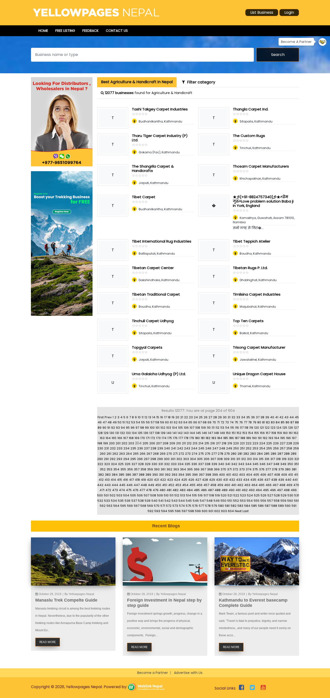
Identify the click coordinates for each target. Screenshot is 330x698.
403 (242, 474)
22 (186, 417)
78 (250, 422)
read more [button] (47, 642)
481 (169, 490)
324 (114, 464)
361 (163, 469)
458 (213, 485)
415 (119, 479)
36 (253, 417)
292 (112, 459)
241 (173, 448)
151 (234, 433)
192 (265, 438)
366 (197, 469)
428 (205, 479)
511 (171, 495)
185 (225, 438)
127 (296, 427)
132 (122, 433)
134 (134, 433)
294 (126, 459)
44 (291, 417)
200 (112, 443)
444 (115, 485)
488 (218, 490)
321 (296, 459)
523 (243, 495)
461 (233, 485)
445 (122, 485)
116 (237, 427)
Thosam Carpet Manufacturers (261, 166)
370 (223, 469)
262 (115, 453)
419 (143, 479)
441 (295, 479)
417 (131, 479)
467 (275, 485)
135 (140, 433)
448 (144, 485)
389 (148, 474)
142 (180, 433)
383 (108, 474)
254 (262, 448)
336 (194, 464)
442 (100, 485)
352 (103, 469)
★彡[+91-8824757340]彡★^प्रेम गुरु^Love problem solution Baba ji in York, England (263, 201)
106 (186, 427)
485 (197, 490)
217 (218, 443)
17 (165, 417)
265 (136, 453)
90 (104, 427)
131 (117, 433)
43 (286, 417)
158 (273, 433)
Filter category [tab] (200, 82)
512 (176, 495)
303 (186, 459)
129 (106, 433)
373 (242, 469)
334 (181, 464)
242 (180, 448)
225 (269, 443)
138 (157, 433)
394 (181, 474)
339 (214, 464)
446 (129, 485)
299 (160, 459)
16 (161, 417)
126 (290, 427)
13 (149, 417)
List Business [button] (261, 12)
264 (129, 453)
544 (182, 500)
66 (195, 422)
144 (192, 433)
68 (205, 422)
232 (113, 448)
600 (205, 511)
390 (155, 474)
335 (187, 464)
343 (241, 464)
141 (174, 433)
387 (135, 474)
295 (133, 459)
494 (259, 490)
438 (274, 479)
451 (164, 485)
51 (123, 422)
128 (100, 433)
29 (220, 417)
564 (116, 505)
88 (297, 422)
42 (281, 417)
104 (174, 427)
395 (188, 474)
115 (232, 427)
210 (178, 443)
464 (254, 485)
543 (175, 500)
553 (243, 500)
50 (120, 422)
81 (263, 422)
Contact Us (117, 30)
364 (183, 469)
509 (160, 495)
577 (201, 505)
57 (152, 422)
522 (236, 495)
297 (146, 459)
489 (225, 490)
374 (248, 469)
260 (103, 453)
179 (191, 438)
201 (118, 443)
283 (253, 453)
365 (190, 469)
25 (201, 417)
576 (195, 505)
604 (231, 511)
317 (272, 459)
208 (165, 443)
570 (156, 505)
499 (294, 490)
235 (133, 448)
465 (261, 485)
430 (219, 479)
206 (152, 443)
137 (151, 433)
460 (227, 485)
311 (238, 459)
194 (276, 438)
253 (255, 448)
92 (113, 427)
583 (240, 505)
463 (247, 485)
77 (245, 422)
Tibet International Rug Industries (161, 241)
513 (182, 495)
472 (108, 490)
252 (248, 448)
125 (284, 427)
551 (229, 500)
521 (230, 495)
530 (290, 495)
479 (155, 490)
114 (227, 427)
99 (147, 427)
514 (188, 495)
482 (175, 490)
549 (217, 500)
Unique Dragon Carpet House (259, 373)
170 (142, 438)
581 (227, 505)
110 (209, 427)
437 (267, 479)
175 (169, 438)
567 (136, 505)
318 (278, 459)
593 (157, 511)
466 (268, 485)
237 (147, 448)
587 (267, 505)
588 (274, 505)
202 (124, 443)
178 (186, 438)
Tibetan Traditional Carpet (156, 294)
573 (175, 505)
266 (142, 453)
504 (126, 495)
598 (191, 511)
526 (263, 495)
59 (162, 422)
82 (268, 422)
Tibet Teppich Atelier (251, 241)
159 (279, 433)
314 (255, 459)
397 (201, 474)
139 (163, 433)
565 (123, 505)
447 (137, 485)
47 (105, 422)
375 (255, 469)
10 (139, 417)
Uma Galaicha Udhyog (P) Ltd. (159, 373)
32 (233, 417)
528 (277, 495)
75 (236, 422)
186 (231, 438)
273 (188, 453)
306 (206, 459)
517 (206, 495)
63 (180, 422)
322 (100, 464)
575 (188, 505)
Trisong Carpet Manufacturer (259, 347)
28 (215, 417)
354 (116, 469)
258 (289, 448)
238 (153, 448)
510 (166, 495)
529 (284, 495)
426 (191, 479)
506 (140, 495)
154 (250, 433)
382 (101, 474)
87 (292, 422)
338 (207, 464)
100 (152, 427)
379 (281, 469)
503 (119, 495)
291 (106, 459)
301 (173, 459)
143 (186, 433)
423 (170, 479)
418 (137, 479)
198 (99, 443)
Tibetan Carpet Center (153, 267)
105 (180, 427)
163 (102, 438)
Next (238, 511)
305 (200, 459)
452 (171, 485)
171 (148, 438)
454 (185, 485)
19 (173, 417)
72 (222, 422)
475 (129, 490)
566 (130, 505)
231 (106, 448)
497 (280, 490)
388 (141, 474)
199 (105, 443)
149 (222, 433)
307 (213, 459)
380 (288, 469)
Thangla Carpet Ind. (250, 109)
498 (287, 490)
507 (146, 495)
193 (270, 438)
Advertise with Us (188, 672)
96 (133, 427)
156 (262, 433)
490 (232, 490)
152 (239, 433)
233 (119, 448)
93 (118, 427)
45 (297, 417)
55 (143, 422)
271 (175, 453)
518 (211, 495)
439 (281, 479)
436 (260, 479)
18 (169, 417)
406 (263, 474)
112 (217, 427)
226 (276, 443)
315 (261, 459)
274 (194, 453)
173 (158, 438)
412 (101, 479)
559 (283, 500)
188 (242, 438)
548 (210, 500)
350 (290, 464)
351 (296, 464)
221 (242, 443)
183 (213, 438)
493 (252, 490)
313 (249, 459)
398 (208, 474)
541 (161, 500)
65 (190, 422)
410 (290, 474)
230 (100, 448)
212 (189, 443)
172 (153, 438)
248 (222, 448)
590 (288, 505)
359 (150, 469)
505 (133, 495)
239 (160, 448)
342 (234, 464)
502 (112, 495)
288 (287, 453)
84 (278, 422)
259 (296, 448)
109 (203, 427)
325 (121, 464)
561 (296, 500)
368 (210, 469)
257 (282, 448)
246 (208, 448)
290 (100, 459)
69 (209, 422)
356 (130, 469)
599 (198, 511)
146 (204, 433)
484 (190, 490)
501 (106, 495)
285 (267, 453)
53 (133, 422)
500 (100, 495)
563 (109, 505)
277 (214, 453)
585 (254, 505)
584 (247, 505)
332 (167, 464)
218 (224, 443)
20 (177, 417)
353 (109, 469)
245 (201, 448)
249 (229, 448)
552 (236, 500)
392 (168, 474)
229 (296, 443)
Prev (108, 417)
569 (150, 505)
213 (195, 443)
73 (227, 422)
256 (276, 448)
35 (248, 417)
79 (254, 422)
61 (171, 422)
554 (250, 500)
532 (100, 500)
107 (192, 427)
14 (153, 417)
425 (184, 479)
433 (239, 479)
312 (243, 459)
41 (276, 417)
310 (232, 459)
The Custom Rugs (249, 135)
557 (270, 500)
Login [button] (289, 12)
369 (217, 469)
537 (134, 500)
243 (187, 448)
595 (171, 511)
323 (107, 464)
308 (220, 459)
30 (225, 417)
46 (100, 422)
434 (246, 479)
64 (185, 422)
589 (281, 505)
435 (253, 479)
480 (162, 490)
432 (232, 479)
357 (136, 469)
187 (237, 438)
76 (241, 422)
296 (140, 459)
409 (284, 474)
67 (200, 422)
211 (184, 443)
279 (227, 453)
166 (119, 438)
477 (142, 490)
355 (123, 469)
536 (127, 500)
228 (289, 443)
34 (243, 417)
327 (134, 464)
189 (248, 438)
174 (164, 438)
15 (157, 417)
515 (194, 495)
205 (145, 443)
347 (269, 464)
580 (221, 505)
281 (239, 453)
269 (162, 453)
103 (168, 427)
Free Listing (65, 30)
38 (262, 417)
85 (283, 422)
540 (154, 500)
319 (284, 459)
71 (218, 422)
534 (114, 500)
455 (192, 485)
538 (141, 500)
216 (212, 443)
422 (163, 479)
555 (256, 500)
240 (167, 448)
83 (273, 422)
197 (294, 438)
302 (179, 459)
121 (262, 427)
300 (167, 459)
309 (227, 459)
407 (270, 474)
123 (273, 427)
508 (153, 495)
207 (159, 443)
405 (256, 474)
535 (121, 500)
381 (294, 469)
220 (236, 443)
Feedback (90, 30)
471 (102, 490)
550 (223, 500)
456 (199, 485)
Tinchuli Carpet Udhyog (153, 320)
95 (128, 427)
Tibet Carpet (143, 196)
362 (169, 469)
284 (260, 453)
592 (150, 511)
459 (220, 485)
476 (135, 490)
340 (221, 464)
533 (107, 500)
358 (143, 469)
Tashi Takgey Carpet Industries (160, 109)
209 (172, 443)
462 (240, 485)
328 (141, 464)
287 (280, 453)
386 (128, 474)
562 (103, 505)
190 (254, 438)
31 (229, 417)
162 (296, 433)
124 (278, 427)
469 (289, 485)
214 (200, 443)
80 (259, 422)
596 (178, 511)
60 (167, 422)
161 (291, 433)
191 (260, 438)
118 (246, 427)
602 (217, 511)
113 (222, 427)
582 (234, 505)
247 (215, 448)
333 (174, 464)
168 (131, 438)
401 (228, 474)
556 (263, 500)
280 (234, 453)
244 (194, 448)
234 (126, 448)
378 (274, 469)
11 (142, 417)
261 (109, 453)
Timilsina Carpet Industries (256, 294)
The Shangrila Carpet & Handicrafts (153, 168)
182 (208, 438)
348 (276, 464)
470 (296, 485)
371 (229, 469)
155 (256, 433)
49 (115, 422)
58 (157, 422)
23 (191, 417)
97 (137, 427)
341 (227, 464)
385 (121, 474)
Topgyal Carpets (147, 347)
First (101, 417)
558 (277, 500)
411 (296, 474)
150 (228, 433)
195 (282, 438)
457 (206, 485)
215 (206, 443)
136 (145, 433)
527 (270, 495)
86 (287, 422)
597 (184, 511)
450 (158, 485)
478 (149, 490)
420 (150, 479)
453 (178, 485)
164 (108, 438)
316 (267, 459)
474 (122, 490)
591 (294, 505)
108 (197, 427)
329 (148, 464)
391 (161, 474)
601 (210, 511)
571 (162, 505)
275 (201, 453)
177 (181, 438)
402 (235, 474)
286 (273, 453)
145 (198, 433)
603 (224, 511)
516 (200, 495)
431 (225, 479)
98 (142, 427)
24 (196, 417)
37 (257, 417)
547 (203, 500)
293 (119, 459)
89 (99, 427)
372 (235, 469)
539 (148, 500)
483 (182, 490)
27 (210, 417)
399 (215, 474)
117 (242, 427)
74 (232, 422)
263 (122, 453)
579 (214, 505)
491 (238, 490)
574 (182, 505)
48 (110, 422)
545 (189, 500)
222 (248, 443)
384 (115, 474)
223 (255, 443)
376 (262, 469)
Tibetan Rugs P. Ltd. (250, 267)
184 (219, 438)
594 (164, 511)
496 (273, 490)
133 (128, 433)
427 (198, 479)
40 (272, 417)
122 (267, 427)
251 (242, 448)
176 (175, 438)
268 (156, 453)
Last (246, 511)
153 (244, 433)
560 (290, 500)
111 (213, 427)
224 (262, 443)
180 (197, 438)
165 (114, 438)
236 (140, 448)
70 (214, 422)
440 (288, 479)
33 (238, 417)
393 (174, 474)
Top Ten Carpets (248, 320)
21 (181, 417)
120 (256, 427)
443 (107, 485)
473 (115, 490)
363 (176, 469)
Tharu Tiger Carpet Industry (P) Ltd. (160, 137)
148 (216, 433)
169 (137, 438)
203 (131, 443)
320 (290, 459)
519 (217, 495)
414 (113, 479)
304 (193, 459)
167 (125, 438)
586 (261, 505)
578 (208, 505)
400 (222, 474)
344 (248, 464)
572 (169, 505)
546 (196, 500)
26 (206, 417)
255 (269, 448)
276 (207, 453)
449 (151, 485)
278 (220, 453)
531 (296, 495)
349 (283, 464)
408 (277, 474)
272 (181, 453)
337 (201, 464)
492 (245, 490)
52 (128, 422)
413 (107, 479)
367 (203, 469)
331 (160, 464)
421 (156, 479)
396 (195, 474)
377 (268, 469)
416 (125, 479)
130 (111, 433)
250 (236, 448)
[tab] (137, 82)
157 (268, 433)
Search (278, 54)
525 (257, 495)
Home (43, 30)
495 (266, 490)
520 (224, 495)
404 (249, 474)
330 (154, 464)
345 (255, 464)
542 (168, 500)
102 (162, 427)
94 (123, 427)
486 (204, 490)
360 (157, 469)
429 (212, 479)
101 (157, 427)
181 (203, 438)
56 (148, 422)
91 (108, 427)
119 (251, 427)
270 (169, 453)
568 (143, 505)
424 (177, 479)
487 (211, 490)
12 (145, 417)
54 (138, 422)
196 (288, 438)
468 (282, 485)
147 (210, 433)
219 (229, 443)
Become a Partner (152, 672)
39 (267, 417)
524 (250, 495)
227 (282, 443)
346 (262, 464)
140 (169, 433)
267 (149, 453)
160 (285, 433)
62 (176, 422)
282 (246, 453)
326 (127, 464)
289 (293, 453)
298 (153, 459)
